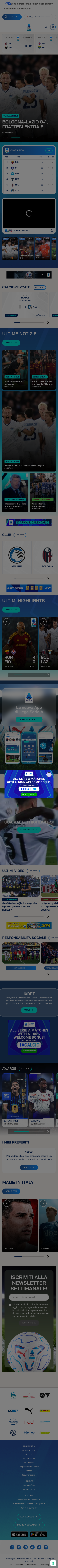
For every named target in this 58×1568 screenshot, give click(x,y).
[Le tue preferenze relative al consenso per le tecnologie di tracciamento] (53, 1563)
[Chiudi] (49, 774)
